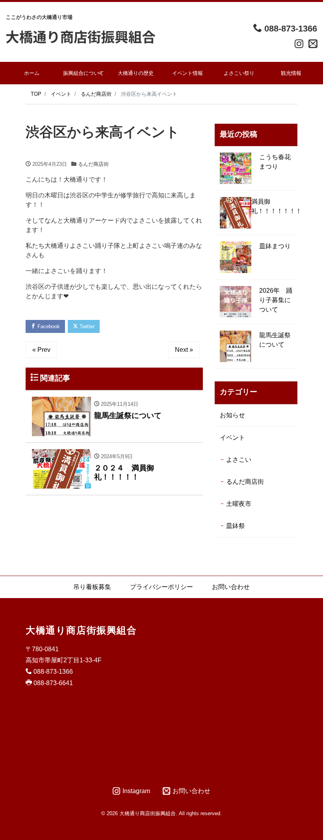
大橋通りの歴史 (136, 73)
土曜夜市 (238, 503)
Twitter (86, 326)
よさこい (238, 459)
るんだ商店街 (93, 164)
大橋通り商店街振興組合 (81, 630)
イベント (232, 437)
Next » (184, 349)
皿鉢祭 (235, 525)
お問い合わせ (231, 587)
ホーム (31, 73)
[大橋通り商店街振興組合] (81, 36)
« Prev (41, 349)
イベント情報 (187, 73)
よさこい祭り (239, 73)
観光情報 (291, 73)
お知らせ (232, 415)
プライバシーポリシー (161, 587)
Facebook (48, 326)
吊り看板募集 (92, 587)
